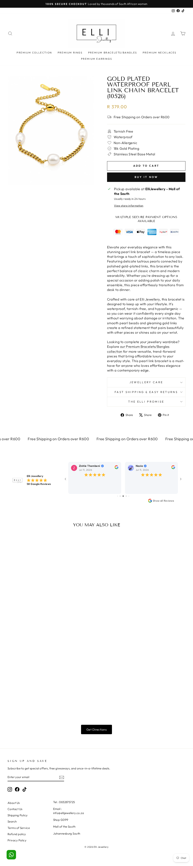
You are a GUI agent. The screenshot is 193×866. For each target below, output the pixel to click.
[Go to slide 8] (126, 496)
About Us (14, 803)
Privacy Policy (17, 840)
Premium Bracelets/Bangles (112, 52)
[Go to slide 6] (120, 496)
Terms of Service (19, 828)
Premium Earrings (96, 58)
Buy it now (146, 177)
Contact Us (15, 809)
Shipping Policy (18, 815)
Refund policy (17, 834)
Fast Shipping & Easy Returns (146, 392)
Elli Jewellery (150, 299)
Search (12, 821)
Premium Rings (70, 52)
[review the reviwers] (116, 468)
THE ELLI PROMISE (146, 401)
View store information (128, 205)
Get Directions (96, 729)
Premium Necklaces (159, 52)
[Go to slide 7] (123, 496)
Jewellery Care (146, 382)
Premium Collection (34, 52)
